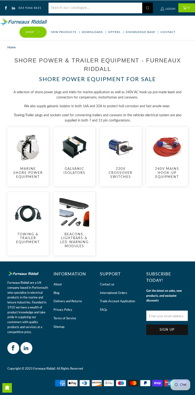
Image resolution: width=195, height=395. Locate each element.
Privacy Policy (63, 309)
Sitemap (59, 327)
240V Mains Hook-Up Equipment (167, 156)
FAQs (103, 309)
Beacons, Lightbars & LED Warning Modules (74, 223)
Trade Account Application (117, 301)
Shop (29, 32)
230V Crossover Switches (121, 156)
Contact (168, 32)
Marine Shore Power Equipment (28, 156)
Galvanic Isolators (74, 154)
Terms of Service (65, 318)
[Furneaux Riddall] (23, 22)
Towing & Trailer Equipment (28, 221)
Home (11, 47)
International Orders (113, 293)
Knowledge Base (140, 32)
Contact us (107, 284)
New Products (64, 32)
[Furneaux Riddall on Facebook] (6, 7)
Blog (56, 293)
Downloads (92, 32)
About (58, 284)
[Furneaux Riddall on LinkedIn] (13, 7)
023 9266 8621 (30, 7)
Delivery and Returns (68, 301)
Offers (114, 32)
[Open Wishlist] (7, 388)
